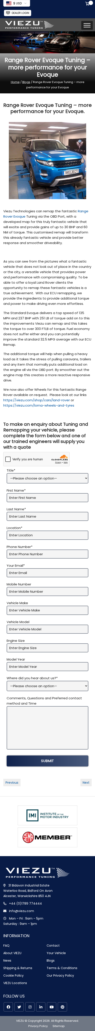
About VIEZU (12, 953)
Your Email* (16, 565)
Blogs (26, 82)
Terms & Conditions (62, 968)
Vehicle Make (17, 603)
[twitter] (19, 1007)
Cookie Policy (13, 975)
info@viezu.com (21, 911)
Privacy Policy (38, 1026)
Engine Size (16, 640)
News (7, 960)
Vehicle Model (18, 622)
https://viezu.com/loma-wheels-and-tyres (38, 405)
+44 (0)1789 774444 (25, 903)
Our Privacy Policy (60, 975)
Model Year (16, 659)
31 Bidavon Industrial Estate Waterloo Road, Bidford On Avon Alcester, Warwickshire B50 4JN (28, 890)
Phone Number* (19, 546)
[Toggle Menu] (87, 25)
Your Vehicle (56, 953)
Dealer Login (20, 13)
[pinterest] (62, 1007)
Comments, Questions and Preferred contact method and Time (44, 701)
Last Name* (16, 509)
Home (15, 82)
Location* (14, 528)
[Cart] (88, 4)
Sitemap (59, 1026)
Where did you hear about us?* (32, 678)
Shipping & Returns (17, 968)
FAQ (6, 945)
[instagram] (30, 1007)
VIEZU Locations (15, 983)
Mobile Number (19, 584)
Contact (53, 945)
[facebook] (8, 1007)
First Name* (16, 490)
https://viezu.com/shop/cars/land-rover (36, 400)
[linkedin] (41, 1007)
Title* (11, 470)
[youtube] (51, 1007)
